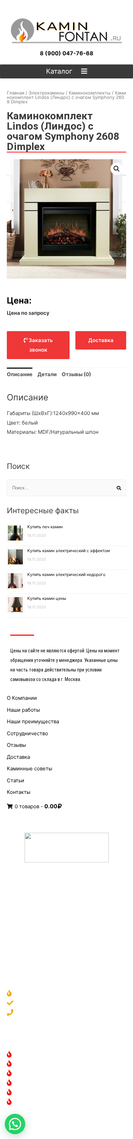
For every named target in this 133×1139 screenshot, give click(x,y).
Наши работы (23, 710)
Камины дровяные (39, 1055)
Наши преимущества (33, 721)
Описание (19, 374)
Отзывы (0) (76, 374)
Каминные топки (37, 1083)
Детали (47, 374)
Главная (15, 92)
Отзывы (16, 745)
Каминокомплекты (89, 92)
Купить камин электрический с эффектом (68, 550)
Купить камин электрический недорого (66, 574)
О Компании (22, 698)
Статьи (15, 780)
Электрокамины (46, 92)
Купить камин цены (46, 598)
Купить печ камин (45, 526)
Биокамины (30, 1073)
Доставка (18, 757)
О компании (31, 994)
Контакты (18, 792)
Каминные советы (29, 768)
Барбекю (27, 1102)
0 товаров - (35, 806)
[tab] (19, 374)
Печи (22, 1093)
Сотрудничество (27, 733)
